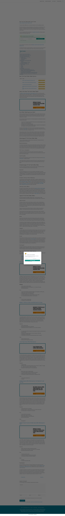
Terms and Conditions (30, 514)
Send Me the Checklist (32, 260)
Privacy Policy (35, 514)
